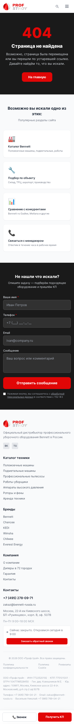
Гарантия (9, 573)
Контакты (9, 579)
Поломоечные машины (18, 465)
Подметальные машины (19, 470)
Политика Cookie (43, 666)
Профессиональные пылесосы (24, 476)
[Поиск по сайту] (57, 6)
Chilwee (8, 538)
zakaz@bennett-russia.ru (19, 604)
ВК (6, 445)
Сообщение (11, 350)
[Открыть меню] (67, 6)
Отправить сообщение (37, 383)
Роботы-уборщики (15, 481)
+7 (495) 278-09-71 (18, 598)
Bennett (8, 516)
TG (15, 445)
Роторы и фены (13, 493)
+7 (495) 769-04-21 (25, 694)
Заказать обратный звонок (37, 641)
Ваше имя (11, 297)
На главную (37, 77)
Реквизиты (65, 664)
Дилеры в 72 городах (17, 568)
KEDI (6, 527)
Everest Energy (13, 544)
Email (6, 332)
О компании (11, 562)
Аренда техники (14, 498)
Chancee (9, 522)
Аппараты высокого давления (23, 487)
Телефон (10, 315)
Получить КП (55, 716)
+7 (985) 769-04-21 (49, 698)
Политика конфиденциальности (15, 666)
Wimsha (8, 533)
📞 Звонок (19, 717)
